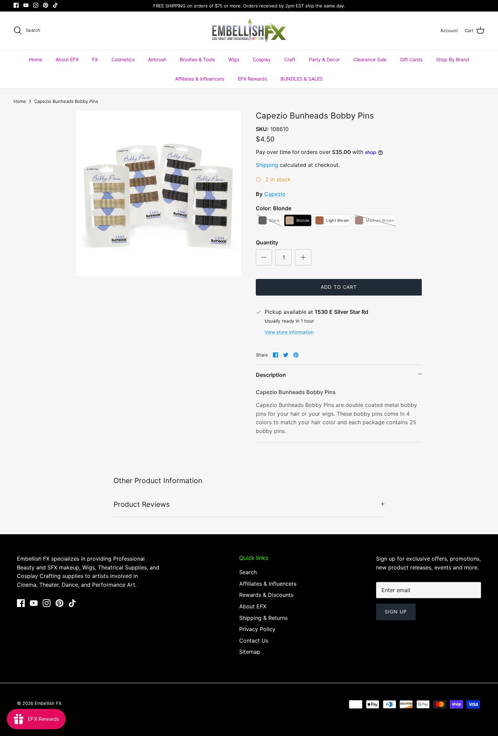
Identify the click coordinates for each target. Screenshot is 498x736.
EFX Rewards (252, 79)
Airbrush (157, 59)
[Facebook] (16, 5)
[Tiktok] (55, 5)
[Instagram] (35, 5)
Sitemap (249, 651)
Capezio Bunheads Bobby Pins (66, 101)
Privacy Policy (257, 629)
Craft (289, 59)
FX (95, 59)
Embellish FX (48, 703)
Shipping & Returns (263, 617)
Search (248, 572)
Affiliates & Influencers (199, 79)
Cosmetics (122, 59)
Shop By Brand (452, 59)
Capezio (275, 194)
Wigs (233, 59)
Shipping (267, 164)
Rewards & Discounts (266, 594)
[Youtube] (25, 5)
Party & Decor (324, 59)
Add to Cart (339, 287)
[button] (269, 220)
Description (271, 374)
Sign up (396, 611)
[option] (158, 193)
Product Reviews (141, 504)
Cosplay (262, 59)
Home (35, 59)
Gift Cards (411, 59)
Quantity (267, 242)
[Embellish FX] (249, 30)
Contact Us (253, 640)
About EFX (67, 59)
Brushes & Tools (197, 59)
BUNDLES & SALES (302, 79)
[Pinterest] (45, 5)
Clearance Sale (370, 59)
